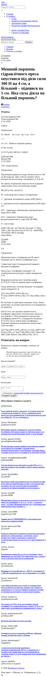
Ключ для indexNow (20, 30)
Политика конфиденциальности (25, 25)
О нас (14, 18)
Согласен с (23, 393)
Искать (29, 42)
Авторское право (19, 23)
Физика (9, 49)
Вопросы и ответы (16, 668)
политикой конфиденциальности (28, 393)
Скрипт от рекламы (20, 32)
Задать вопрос (7, 37)
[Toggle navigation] (2, 10)
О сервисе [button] (10, 16)
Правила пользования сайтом (24, 21)
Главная (9, 14)
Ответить (5, 107)
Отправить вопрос (9, 396)
